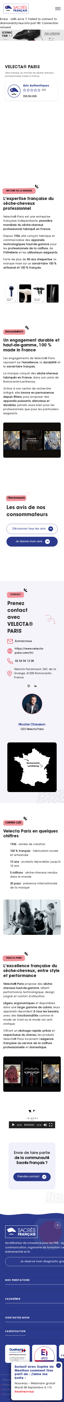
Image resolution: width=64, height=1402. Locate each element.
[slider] (29, 1125)
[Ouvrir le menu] (58, 8)
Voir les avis (30, 96)
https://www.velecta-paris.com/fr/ (29, 651)
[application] (32, 1115)
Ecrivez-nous (23, 641)
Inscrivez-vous (24, 1391)
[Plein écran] (50, 1125)
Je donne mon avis (32, 541)
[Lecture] (13, 1125)
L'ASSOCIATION (15, 1331)
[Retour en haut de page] (57, 1225)
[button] (32, 1115)
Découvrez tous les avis (32, 528)
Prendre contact (31, 1176)
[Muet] (45, 1125)
